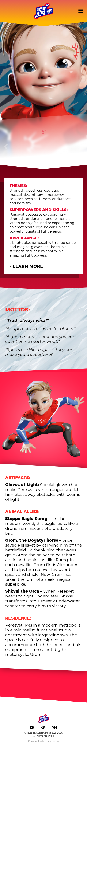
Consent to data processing (43, 741)
